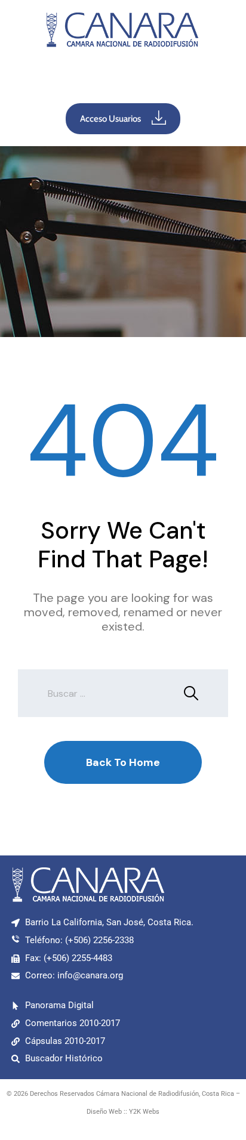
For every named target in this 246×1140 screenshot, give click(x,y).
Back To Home (123, 762)
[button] (123, 78)
